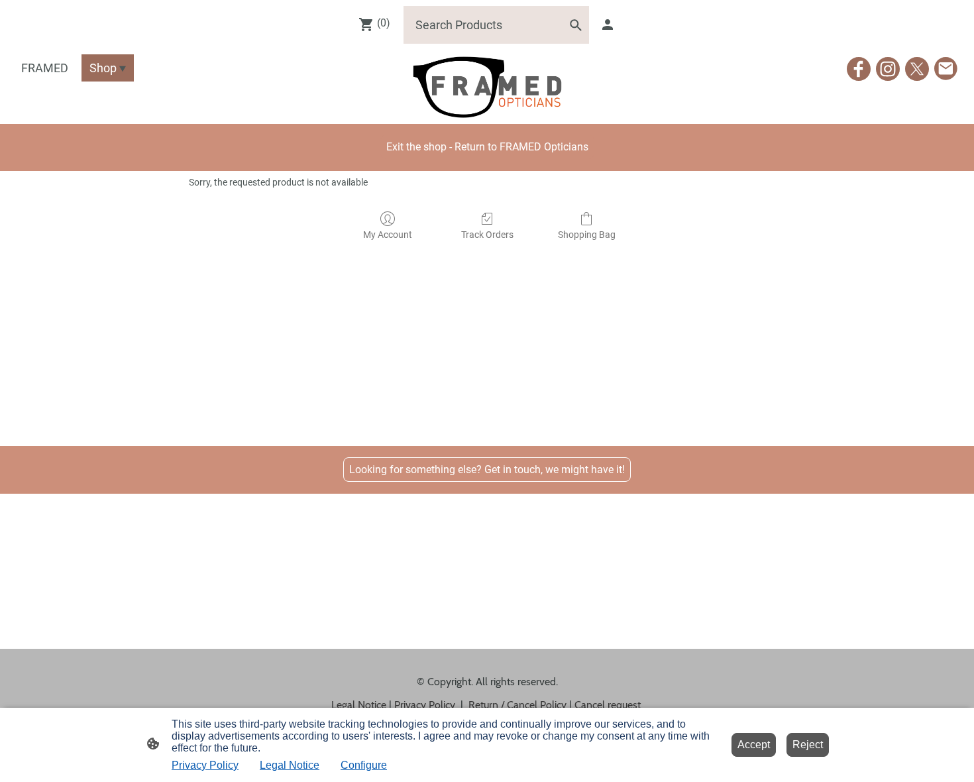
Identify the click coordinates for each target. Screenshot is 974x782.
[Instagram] (888, 69)
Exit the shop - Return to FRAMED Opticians (487, 146)
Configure (364, 765)
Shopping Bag (587, 234)
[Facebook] (859, 69)
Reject (807, 744)
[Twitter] (917, 69)
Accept (753, 744)
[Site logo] (487, 86)
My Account (387, 234)
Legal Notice (289, 765)
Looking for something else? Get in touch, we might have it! (487, 469)
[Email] (946, 69)
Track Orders (487, 234)
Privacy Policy (205, 765)
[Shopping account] (608, 24)
